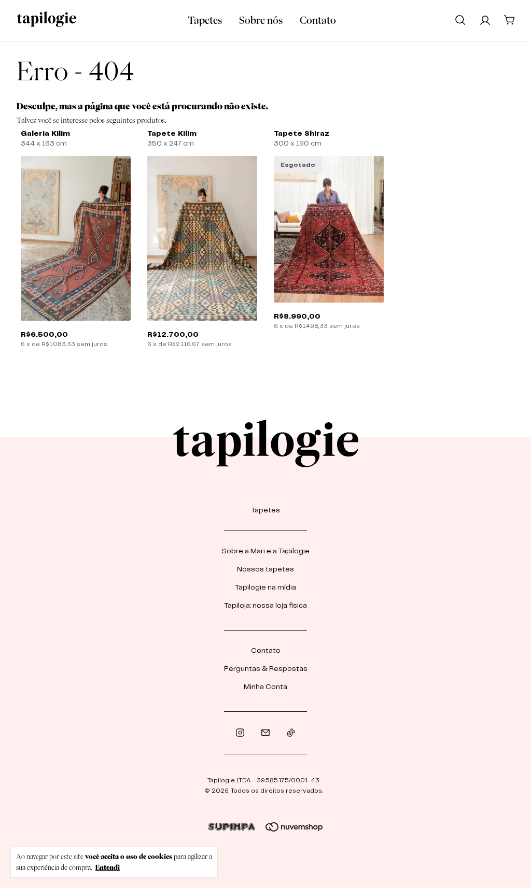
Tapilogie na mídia (265, 587)
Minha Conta (265, 687)
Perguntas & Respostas (266, 668)
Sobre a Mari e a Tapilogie (265, 551)
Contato (318, 20)
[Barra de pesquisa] (460, 19)
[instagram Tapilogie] (240, 732)
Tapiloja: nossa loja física (265, 605)
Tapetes (205, 20)
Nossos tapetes (265, 569)
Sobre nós (261, 20)
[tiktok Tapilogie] (291, 732)
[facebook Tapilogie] (265, 732)
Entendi (107, 867)
